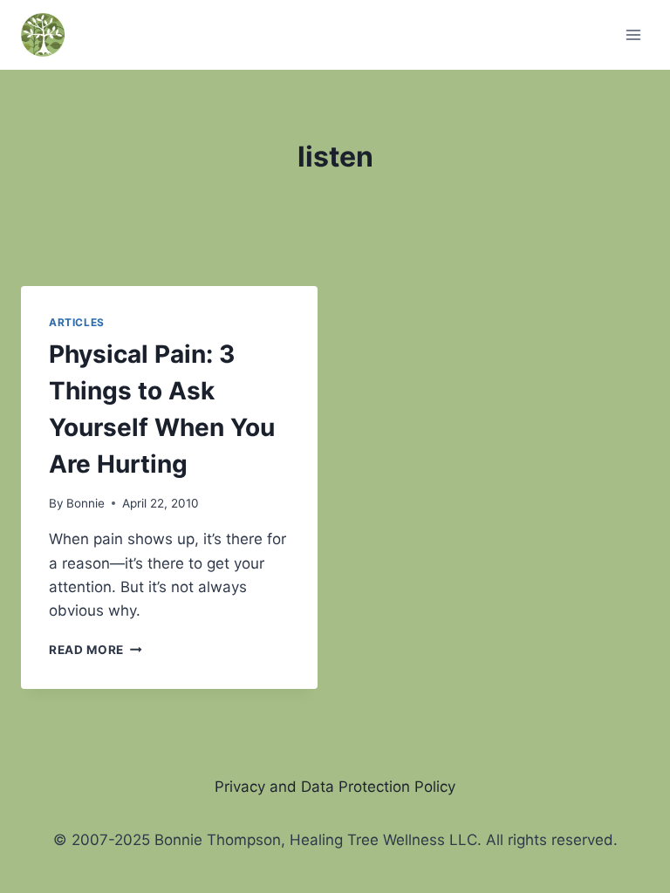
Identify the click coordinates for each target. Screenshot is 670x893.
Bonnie (85, 503)
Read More (95, 650)
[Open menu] (633, 34)
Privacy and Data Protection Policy (335, 786)
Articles (77, 322)
